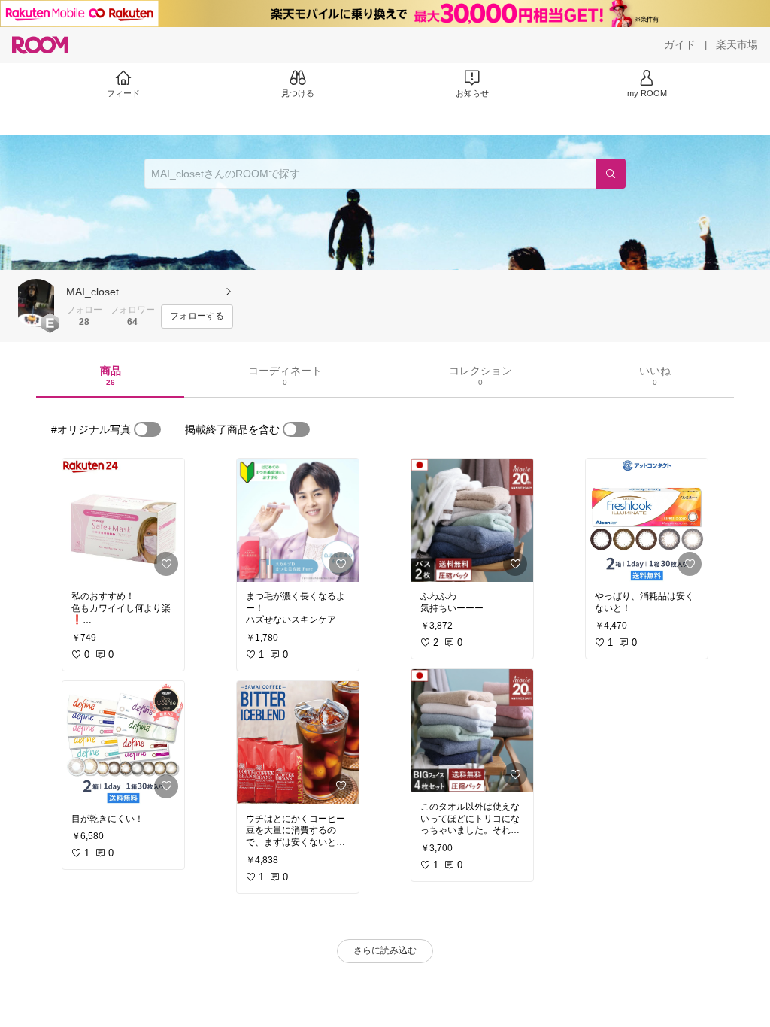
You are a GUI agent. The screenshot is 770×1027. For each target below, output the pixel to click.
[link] (123, 520)
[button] (36, 303)
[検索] (611, 174)
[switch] (147, 429)
